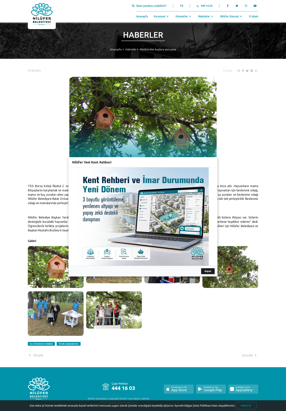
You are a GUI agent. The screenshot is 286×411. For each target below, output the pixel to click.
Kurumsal (160, 16)
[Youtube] (255, 5)
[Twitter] (236, 5)
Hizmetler (182, 16)
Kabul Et (246, 405)
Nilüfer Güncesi (229, 16)
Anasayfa (142, 16)
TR (181, 5)
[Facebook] (227, 5)
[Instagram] (245, 5)
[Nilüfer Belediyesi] (42, 14)
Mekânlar (204, 16)
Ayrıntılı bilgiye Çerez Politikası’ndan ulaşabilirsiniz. (204, 405)
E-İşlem (253, 16)
